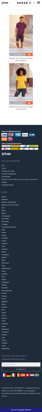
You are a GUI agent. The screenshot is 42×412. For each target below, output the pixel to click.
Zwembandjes (6, 216)
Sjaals (3, 265)
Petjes (3, 230)
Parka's (4, 299)
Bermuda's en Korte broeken (10, 205)
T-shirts (4, 340)
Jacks (3, 207)
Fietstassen (5, 323)
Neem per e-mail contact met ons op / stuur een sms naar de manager (20, 181)
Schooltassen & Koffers (9, 227)
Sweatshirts (5, 332)
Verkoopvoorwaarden (8, 171)
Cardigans (5, 224)
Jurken (4, 321)
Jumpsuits (5, 249)
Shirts (3, 246)
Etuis (3, 337)
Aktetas (4, 312)
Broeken (4, 293)
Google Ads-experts (8, 185)
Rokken (4, 279)
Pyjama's (4, 318)
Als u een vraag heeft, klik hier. (21, 410)
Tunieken (4, 343)
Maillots (4, 285)
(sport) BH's (5, 219)
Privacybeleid (6, 176)
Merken (4, 196)
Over (3, 165)
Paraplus (4, 296)
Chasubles (5, 238)
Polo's (3, 310)
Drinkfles (4, 274)
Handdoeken (5, 329)
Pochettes (4, 307)
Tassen (4, 326)
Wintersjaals (5, 263)
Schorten (4, 335)
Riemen (4, 232)
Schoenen (4, 243)
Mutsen (4, 213)
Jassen (3, 260)
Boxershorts (5, 221)
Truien (4, 315)
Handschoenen (6, 268)
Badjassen (5, 301)
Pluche (4, 304)
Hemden (4, 257)
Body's (4, 210)
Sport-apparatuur (7, 290)
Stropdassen (5, 254)
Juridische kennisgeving (9, 174)
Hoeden (4, 235)
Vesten (3, 271)
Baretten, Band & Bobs (9, 202)
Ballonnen (5, 199)
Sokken (4, 241)
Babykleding (5, 348)
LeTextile (5, 3)
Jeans (3, 277)
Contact (4, 168)
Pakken (4, 252)
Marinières (5, 288)
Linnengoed (5, 282)
